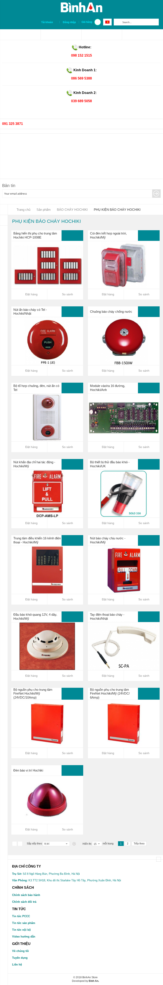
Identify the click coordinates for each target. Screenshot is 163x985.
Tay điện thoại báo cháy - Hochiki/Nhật (107, 616)
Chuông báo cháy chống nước (111, 311)
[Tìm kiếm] (117, 22)
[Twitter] (102, 34)
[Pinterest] (61, 34)
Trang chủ (23, 209)
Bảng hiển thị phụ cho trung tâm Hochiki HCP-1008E (35, 235)
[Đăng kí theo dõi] (156, 193)
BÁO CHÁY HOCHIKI (73, 209)
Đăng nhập (69, 22)
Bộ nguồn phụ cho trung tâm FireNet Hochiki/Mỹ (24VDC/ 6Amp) (110, 693)
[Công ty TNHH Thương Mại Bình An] (20, 34)
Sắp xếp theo (34, 843)
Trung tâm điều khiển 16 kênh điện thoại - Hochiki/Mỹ (37, 540)
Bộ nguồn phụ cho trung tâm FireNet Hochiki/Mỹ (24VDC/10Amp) (32, 693)
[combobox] (140, 22)
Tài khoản (47, 22)
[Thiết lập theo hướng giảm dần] (74, 844)
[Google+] (142, 34)
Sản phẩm (44, 209)
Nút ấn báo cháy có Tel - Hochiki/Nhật (30, 311)
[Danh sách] (20, 843)
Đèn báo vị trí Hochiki (28, 770)
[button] (65, 294)
